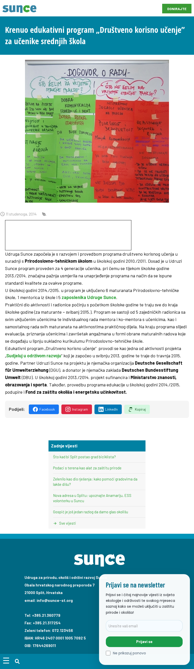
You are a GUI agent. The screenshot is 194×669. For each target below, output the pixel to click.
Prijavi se (144, 641)
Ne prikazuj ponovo (129, 653)
